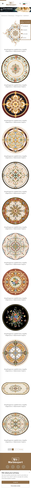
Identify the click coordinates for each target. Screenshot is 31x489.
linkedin (25, 30)
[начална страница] (11, 3)
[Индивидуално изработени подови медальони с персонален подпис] (15, 33)
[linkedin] (13, 467)
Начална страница (7, 15)
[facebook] (7, 467)
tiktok (24, 37)
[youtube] (18, 467)
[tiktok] (23, 467)
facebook (25, 26)
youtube (25, 34)
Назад (9, 449)
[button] (14, 10)
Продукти (18, 15)
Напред (21, 449)
